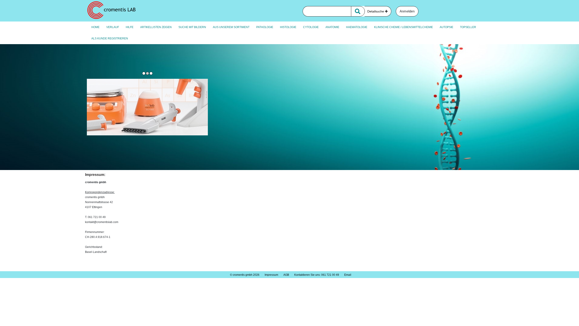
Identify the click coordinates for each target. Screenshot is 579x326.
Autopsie (446, 27)
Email (347, 274)
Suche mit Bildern (192, 27)
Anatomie (332, 27)
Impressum (271, 274)
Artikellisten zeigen (156, 27)
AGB (286, 274)
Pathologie (264, 27)
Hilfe (129, 27)
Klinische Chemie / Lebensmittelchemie (403, 27)
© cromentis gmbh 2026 (244, 274)
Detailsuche (376, 11)
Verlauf (112, 27)
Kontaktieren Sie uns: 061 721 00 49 (316, 274)
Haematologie (356, 27)
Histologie (288, 27)
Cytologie (311, 27)
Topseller (468, 27)
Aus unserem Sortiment (231, 27)
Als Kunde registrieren (109, 38)
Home (95, 27)
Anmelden (407, 11)
